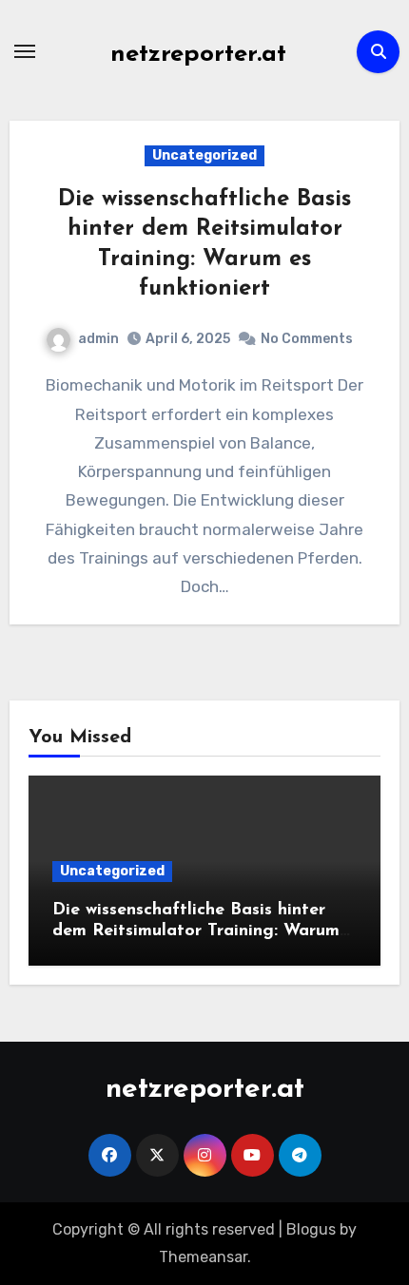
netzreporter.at (198, 54)
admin (98, 339)
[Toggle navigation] (25, 51)
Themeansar (203, 1257)
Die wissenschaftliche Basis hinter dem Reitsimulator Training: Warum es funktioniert (196, 931)
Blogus (311, 1229)
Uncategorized (204, 155)
